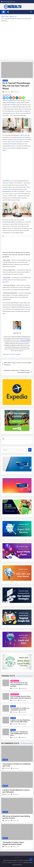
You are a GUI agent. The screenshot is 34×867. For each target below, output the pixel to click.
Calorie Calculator (13, 860)
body (25, 264)
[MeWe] (17, 97)
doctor (7, 224)
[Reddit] (13, 97)
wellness (14, 104)
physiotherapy (10, 102)
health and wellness (11, 354)
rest (22, 277)
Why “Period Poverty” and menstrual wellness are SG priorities (19, 684)
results (25, 311)
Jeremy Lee (16, 91)
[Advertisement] (17, 40)
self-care (27, 135)
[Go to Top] (31, 859)
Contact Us (20, 860)
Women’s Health (15, 680)
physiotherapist (6, 191)
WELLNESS (5, 80)
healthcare (12, 100)
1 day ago (14, 700)
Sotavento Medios (25, 340)
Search (30, 450)
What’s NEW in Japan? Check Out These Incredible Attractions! (17, 364)
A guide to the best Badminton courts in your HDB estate (20, 721)
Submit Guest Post (17, 864)
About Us (5, 860)
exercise (20, 187)
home (21, 193)
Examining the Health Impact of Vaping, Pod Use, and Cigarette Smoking (16, 371)
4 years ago (7, 91)
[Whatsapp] (23, 97)
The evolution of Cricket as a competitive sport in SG (19, 709)
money (6, 115)
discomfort (5, 282)
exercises (19, 137)
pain (16, 139)
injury (18, 200)
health (8, 104)
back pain (13, 144)
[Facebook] (4, 97)
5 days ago (7, 846)
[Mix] (20, 97)
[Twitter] (7, 97)
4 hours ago (15, 688)
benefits (7, 181)
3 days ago (14, 712)
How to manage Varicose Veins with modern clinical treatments (20, 697)
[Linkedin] (10, 97)
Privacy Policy (27, 860)
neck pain (19, 144)
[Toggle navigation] (8, 12)
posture (12, 148)
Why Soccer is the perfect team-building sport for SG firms (19, 733)
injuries (4, 150)
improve (22, 139)
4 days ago (14, 724)
